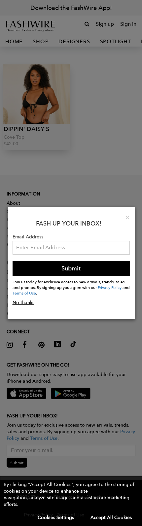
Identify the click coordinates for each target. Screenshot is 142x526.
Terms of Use (24, 293)
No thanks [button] (23, 302)
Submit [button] (71, 268)
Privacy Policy (110, 287)
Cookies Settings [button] (56, 517)
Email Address (28, 237)
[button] (71, 501)
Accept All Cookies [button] (111, 517)
